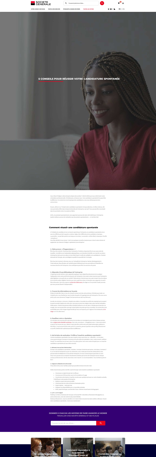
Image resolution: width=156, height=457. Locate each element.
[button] (123, 3)
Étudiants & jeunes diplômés (71, 9)
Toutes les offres (88, 9)
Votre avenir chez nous (38, 9)
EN (123, 9)
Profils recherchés (54, 9)
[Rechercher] (100, 423)
